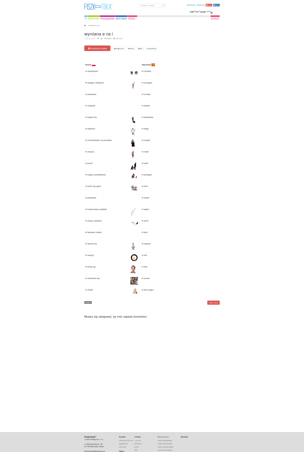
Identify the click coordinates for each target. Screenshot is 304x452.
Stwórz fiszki (213, 302)
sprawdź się (152, 48)
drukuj (132, 48)
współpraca (123, 443)
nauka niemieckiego (165, 443)
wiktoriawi (119, 38)
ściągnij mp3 (119, 48)
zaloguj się (200, 5)
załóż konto (191, 5)
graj (141, 48)
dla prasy (122, 447)
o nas (136, 440)
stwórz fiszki (93, 18)
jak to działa (121, 18)
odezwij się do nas (126, 440)
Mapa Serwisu (163, 437)
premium (215, 18)
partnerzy (138, 443)
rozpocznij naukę (98, 48)
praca (136, 447)
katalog (131, 18)
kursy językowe (107, 18)
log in (209, 5)
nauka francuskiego (165, 450)
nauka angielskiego (165, 440)
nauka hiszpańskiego (165, 447)
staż (136, 450)
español (88, 302)
